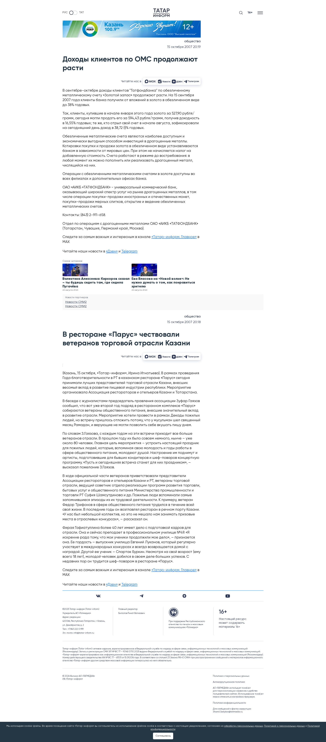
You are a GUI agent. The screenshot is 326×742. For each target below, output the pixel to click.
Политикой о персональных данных (284, 726)
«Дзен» (112, 251)
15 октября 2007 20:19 (184, 47)
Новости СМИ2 (76, 302)
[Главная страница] (161, 12)
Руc (65, 12)
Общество (192, 41)
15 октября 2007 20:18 (184, 322)
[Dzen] (184, 595)
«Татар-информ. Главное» (174, 237)
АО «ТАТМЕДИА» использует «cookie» (232, 688)
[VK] (98, 596)
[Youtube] (228, 596)
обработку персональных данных (243, 726)
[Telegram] (141, 596)
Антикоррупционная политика (229, 682)
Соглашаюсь (163, 736)
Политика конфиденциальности (229, 703)
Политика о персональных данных (231, 676)
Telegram (129, 251)
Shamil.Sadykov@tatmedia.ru (228, 712)
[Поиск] (241, 12)
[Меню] (261, 13)
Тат (81, 12)
